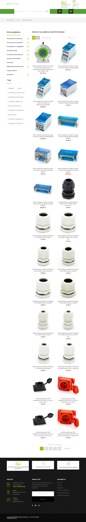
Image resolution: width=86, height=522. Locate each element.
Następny (67, 448)
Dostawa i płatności (63, 490)
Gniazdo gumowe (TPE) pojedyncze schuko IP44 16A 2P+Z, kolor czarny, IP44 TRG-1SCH (43, 433)
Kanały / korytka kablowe (15, 54)
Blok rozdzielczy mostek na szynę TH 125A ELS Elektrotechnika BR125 (68, 66)
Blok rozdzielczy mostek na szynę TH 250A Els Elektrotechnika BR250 (68, 102)
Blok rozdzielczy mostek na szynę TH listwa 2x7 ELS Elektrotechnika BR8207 (43, 170)
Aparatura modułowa (13, 58)
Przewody (10, 62)
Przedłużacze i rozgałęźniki (15, 46)
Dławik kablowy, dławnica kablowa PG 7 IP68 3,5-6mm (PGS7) (43, 334)
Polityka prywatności (63, 495)
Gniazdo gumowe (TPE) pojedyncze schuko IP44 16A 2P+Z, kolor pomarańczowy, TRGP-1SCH (68, 433)
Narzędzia (10, 74)
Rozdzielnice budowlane (14, 38)
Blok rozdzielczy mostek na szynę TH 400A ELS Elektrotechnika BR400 (43, 135)
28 (59, 448)
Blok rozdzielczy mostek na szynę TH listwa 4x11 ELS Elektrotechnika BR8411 (68, 170)
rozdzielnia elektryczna (15, 101)
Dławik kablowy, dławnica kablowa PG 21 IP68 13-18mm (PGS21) (68, 270)
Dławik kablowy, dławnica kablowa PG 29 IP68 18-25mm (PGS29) (43, 302)
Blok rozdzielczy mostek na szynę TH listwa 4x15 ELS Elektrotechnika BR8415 (43, 203)
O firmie (59, 485)
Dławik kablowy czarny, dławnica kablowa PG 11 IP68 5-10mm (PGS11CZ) (68, 203)
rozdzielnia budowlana (15, 123)
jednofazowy (12, 115)
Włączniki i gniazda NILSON (15, 66)
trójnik (19, 88)
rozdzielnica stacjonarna (16, 93)
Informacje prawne (63, 493)
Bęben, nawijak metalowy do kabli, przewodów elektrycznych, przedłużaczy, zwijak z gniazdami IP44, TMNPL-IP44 (43, 68)
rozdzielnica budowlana (16, 110)
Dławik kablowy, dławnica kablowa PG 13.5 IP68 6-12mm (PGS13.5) (43, 270)
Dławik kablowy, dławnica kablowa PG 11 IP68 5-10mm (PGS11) (43, 236)
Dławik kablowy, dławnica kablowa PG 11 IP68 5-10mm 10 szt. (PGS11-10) (68, 237)
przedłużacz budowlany (15, 97)
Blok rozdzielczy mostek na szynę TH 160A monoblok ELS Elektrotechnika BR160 (43, 103)
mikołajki (11, 88)
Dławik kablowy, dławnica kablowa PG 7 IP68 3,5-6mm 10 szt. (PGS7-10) (68, 334)
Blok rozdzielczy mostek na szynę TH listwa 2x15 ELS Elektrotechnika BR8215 (68, 136)
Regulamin (60, 488)
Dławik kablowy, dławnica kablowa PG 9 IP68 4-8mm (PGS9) (43, 367)
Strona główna (13, 32)
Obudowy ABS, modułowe (15, 42)
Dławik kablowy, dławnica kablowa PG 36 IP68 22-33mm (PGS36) (68, 302)
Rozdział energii (12, 50)
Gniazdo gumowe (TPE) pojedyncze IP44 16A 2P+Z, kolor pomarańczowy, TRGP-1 (68, 400)
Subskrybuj (43, 499)
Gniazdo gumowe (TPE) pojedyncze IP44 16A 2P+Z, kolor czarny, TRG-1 (43, 400)
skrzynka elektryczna (14, 106)
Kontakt (59, 483)
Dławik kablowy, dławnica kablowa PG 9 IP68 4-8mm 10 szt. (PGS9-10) (68, 367)
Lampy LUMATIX (12, 70)
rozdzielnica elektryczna (15, 119)
